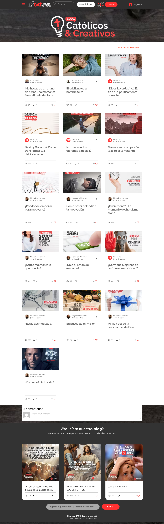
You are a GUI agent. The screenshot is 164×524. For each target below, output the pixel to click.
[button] (23, 4)
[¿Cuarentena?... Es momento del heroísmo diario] (123, 182)
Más (82, 47)
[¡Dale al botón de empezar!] (82, 241)
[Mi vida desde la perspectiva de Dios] (123, 300)
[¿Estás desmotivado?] (40, 300)
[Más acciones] (55, 81)
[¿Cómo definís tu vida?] (40, 359)
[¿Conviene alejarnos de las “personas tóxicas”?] (123, 241)
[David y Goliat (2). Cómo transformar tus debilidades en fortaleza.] (40, 123)
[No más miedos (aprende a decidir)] (82, 123)
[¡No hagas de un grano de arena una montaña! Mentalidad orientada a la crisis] (40, 65)
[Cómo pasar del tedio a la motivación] (82, 182)
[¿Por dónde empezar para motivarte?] (40, 182)
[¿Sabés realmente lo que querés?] (40, 241)
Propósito (69, 47)
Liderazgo (53, 47)
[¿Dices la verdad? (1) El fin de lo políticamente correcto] (123, 65)
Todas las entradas (32, 47)
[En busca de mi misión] (82, 300)
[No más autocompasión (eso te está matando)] (123, 123)
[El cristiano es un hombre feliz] (82, 65)
